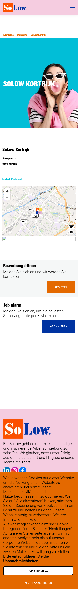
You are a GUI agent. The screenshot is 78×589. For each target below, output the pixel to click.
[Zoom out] (7, 197)
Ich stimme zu (38, 570)
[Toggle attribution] (71, 232)
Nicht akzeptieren (38, 583)
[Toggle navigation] (72, 7)
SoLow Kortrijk (38, 34)
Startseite (8, 34)
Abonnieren (58, 326)
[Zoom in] (7, 191)
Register (60, 287)
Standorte (22, 34)
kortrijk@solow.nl (12, 179)
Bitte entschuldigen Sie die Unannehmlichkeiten (26, 558)
